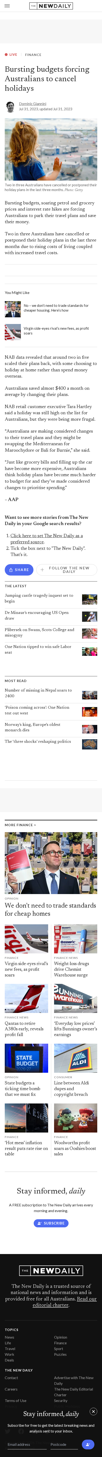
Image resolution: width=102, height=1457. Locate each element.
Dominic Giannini (32, 103)
